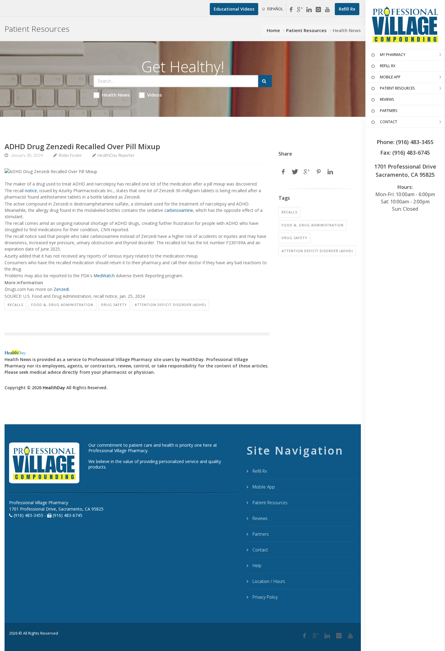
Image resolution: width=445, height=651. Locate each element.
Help (256, 565)
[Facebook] (290, 9)
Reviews (259, 518)
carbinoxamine (178, 210)
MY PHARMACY (392, 54)
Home (273, 30)
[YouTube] (327, 9)
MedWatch (104, 275)
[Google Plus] (315, 635)
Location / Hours (268, 581)
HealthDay (54, 387)
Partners (260, 534)
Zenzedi (61, 289)
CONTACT (388, 121)
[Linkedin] (309, 9)
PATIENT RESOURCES (397, 88)
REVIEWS (387, 99)
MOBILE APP (390, 77)
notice (31, 190)
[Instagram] (318, 9)
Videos (154, 95)
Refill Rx (259, 471)
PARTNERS (388, 110)
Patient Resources (306, 30)
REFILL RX (387, 65)
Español (274, 9)
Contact (259, 550)
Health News (116, 95)
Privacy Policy (264, 597)
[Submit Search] (265, 81)
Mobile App (263, 487)
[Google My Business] (300, 9)
